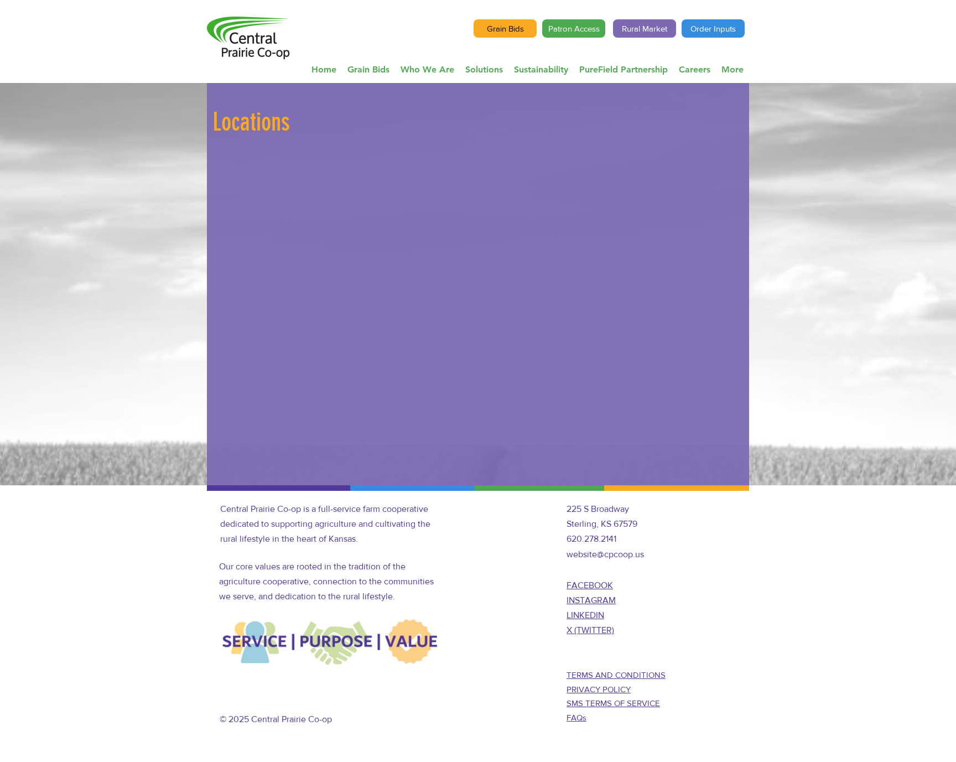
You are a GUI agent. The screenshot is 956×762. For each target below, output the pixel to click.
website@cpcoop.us (605, 554)
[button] (427, 69)
